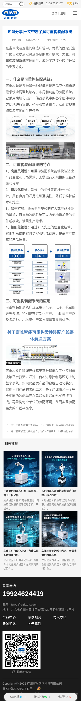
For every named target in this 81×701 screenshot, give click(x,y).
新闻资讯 (9, 623)
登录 (54, 13)
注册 (63, 13)
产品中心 (9, 617)
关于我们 (34, 623)
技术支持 (59, 617)
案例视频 (34, 617)
